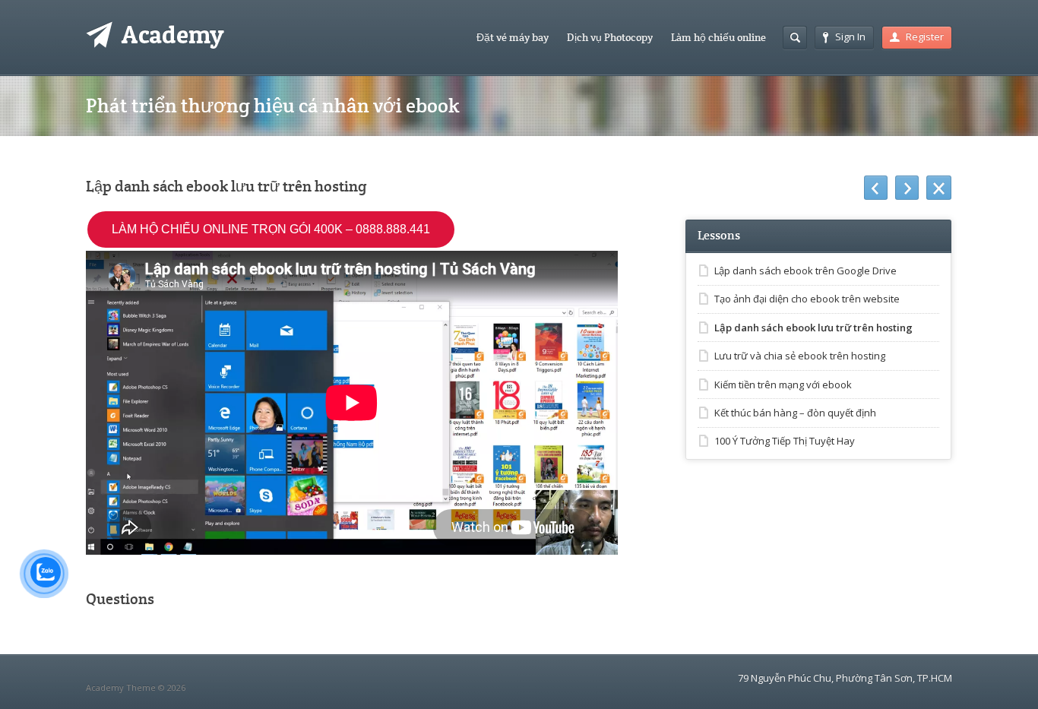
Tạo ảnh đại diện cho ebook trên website (807, 298)
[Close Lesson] (938, 188)
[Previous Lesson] (876, 188)
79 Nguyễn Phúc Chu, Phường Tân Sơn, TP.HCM (845, 678)
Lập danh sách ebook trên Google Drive (805, 270)
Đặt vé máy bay (512, 37)
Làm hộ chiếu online (718, 37)
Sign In (850, 36)
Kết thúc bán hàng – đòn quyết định (795, 412)
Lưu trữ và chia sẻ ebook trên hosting (799, 355)
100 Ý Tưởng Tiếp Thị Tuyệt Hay (784, 441)
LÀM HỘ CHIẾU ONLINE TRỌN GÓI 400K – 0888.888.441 (271, 229)
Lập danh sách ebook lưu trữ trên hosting (813, 327)
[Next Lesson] (907, 188)
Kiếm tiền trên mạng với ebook (783, 384)
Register (925, 36)
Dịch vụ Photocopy (610, 37)
